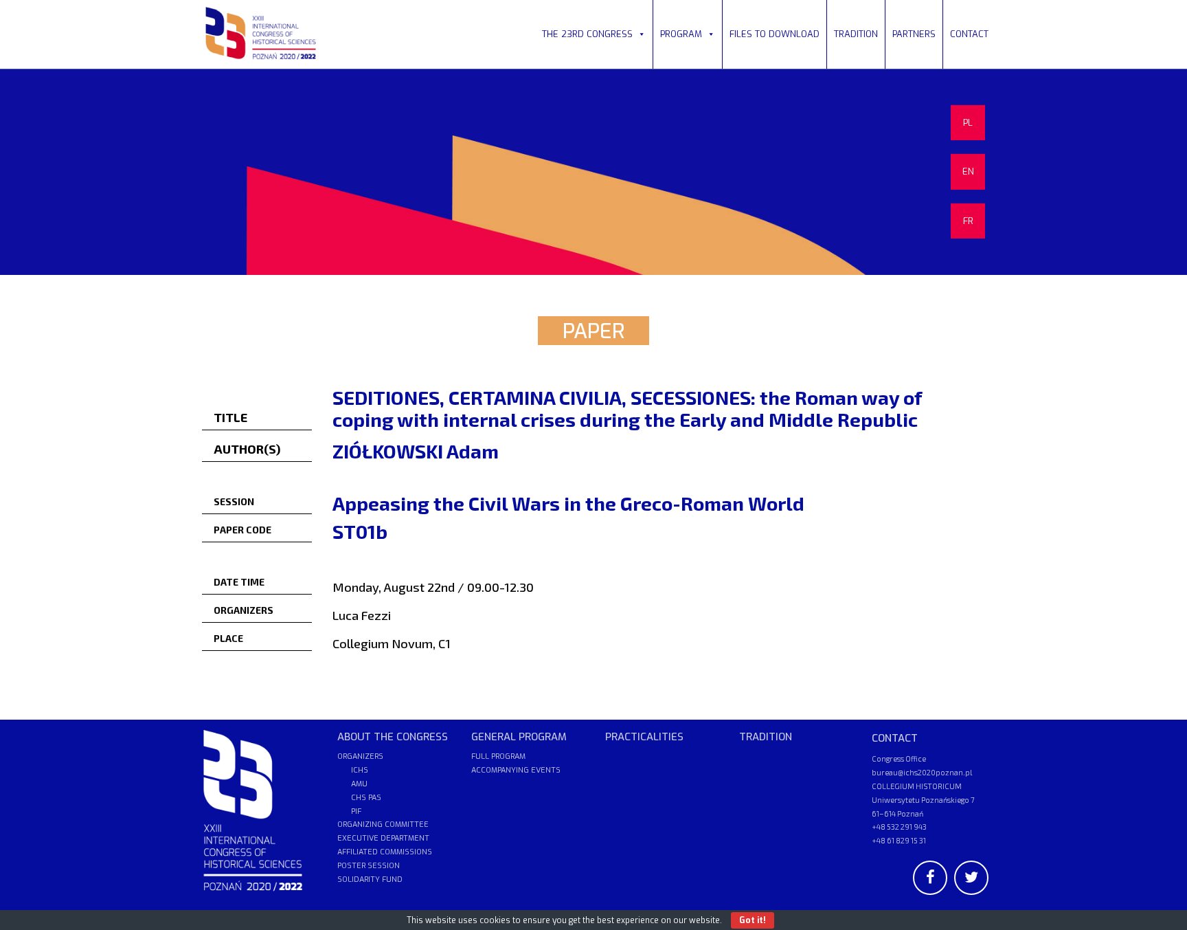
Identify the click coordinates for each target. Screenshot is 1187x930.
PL (968, 123)
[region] (593, 172)
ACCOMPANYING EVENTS (516, 770)
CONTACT (969, 34)
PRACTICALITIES (644, 737)
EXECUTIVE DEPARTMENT (383, 838)
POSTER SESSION (368, 866)
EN (968, 171)
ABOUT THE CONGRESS (392, 737)
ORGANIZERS (360, 756)
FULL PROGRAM (498, 756)
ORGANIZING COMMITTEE (383, 824)
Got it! (752, 920)
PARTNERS (914, 34)
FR (968, 221)
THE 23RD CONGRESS (587, 34)
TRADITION (856, 34)
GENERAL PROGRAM (519, 737)
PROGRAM (681, 34)
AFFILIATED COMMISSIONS (384, 852)
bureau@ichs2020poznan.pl (922, 772)
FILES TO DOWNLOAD (774, 34)
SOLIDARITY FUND (370, 879)
